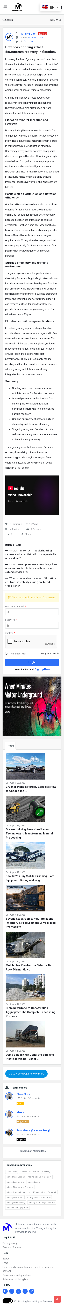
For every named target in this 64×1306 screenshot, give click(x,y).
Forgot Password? (50, 653)
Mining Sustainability (15, 1202)
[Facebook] (11, 1291)
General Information (29, 1171)
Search (9, 19)
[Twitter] (18, 1291)
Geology (46, 1171)
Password (11, 619)
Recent (10, 745)
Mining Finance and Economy (19, 1187)
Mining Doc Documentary (39, 1176)
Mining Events (33, 1182)
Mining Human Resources (18, 1192)
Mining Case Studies (15, 1176)
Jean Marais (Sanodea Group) (33, 1130)
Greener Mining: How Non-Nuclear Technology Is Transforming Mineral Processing (29, 833)
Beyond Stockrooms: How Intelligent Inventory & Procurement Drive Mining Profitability (31, 923)
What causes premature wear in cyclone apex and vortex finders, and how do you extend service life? (31, 568)
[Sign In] (60, 7)
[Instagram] (31, 1291)
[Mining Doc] (18, 7)
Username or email (15, 606)
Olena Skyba (23, 1094)
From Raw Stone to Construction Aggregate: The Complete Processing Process (30, 1012)
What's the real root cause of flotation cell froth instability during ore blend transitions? (30, 582)
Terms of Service (12, 1247)
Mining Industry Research (44, 1192)
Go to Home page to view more (26, 1073)
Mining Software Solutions (39, 1197)
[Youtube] (25, 1291)
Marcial (21, 1112)
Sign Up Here (42, 669)
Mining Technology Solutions (42, 1202)
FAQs (5, 1263)
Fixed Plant (29, 41)
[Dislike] (17, 42)
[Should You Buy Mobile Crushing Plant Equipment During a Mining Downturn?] (25, 856)
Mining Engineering (15, 1182)
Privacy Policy (10, 1243)
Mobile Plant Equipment (17, 1207)
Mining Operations (14, 1197)
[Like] (17, 32)
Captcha (10, 633)
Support (7, 1258)
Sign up (57, 19)
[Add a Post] (57, 1299)
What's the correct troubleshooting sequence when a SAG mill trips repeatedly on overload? (30, 554)
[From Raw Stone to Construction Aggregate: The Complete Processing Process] (25, 988)
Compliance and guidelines (17, 1275)
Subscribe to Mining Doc (15, 1279)
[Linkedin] (5, 1291)
